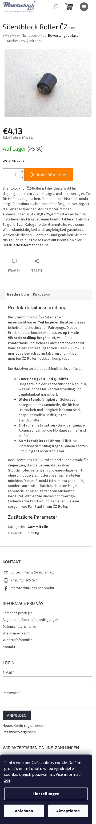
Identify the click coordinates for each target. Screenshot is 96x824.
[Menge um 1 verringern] (21, 178)
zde (7, 780)
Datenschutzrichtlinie (19, 626)
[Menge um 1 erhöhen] (21, 172)
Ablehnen (24, 811)
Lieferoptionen (14, 160)
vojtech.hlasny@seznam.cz (32, 572)
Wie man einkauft (16, 633)
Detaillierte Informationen (23, 245)
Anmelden (16, 715)
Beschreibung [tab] (18, 294)
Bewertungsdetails (63, 35)
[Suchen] (56, 6)
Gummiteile (37, 527)
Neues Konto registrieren (23, 725)
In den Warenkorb (52, 174)
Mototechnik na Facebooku (32, 588)
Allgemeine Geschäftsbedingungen (31, 619)
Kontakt (9, 647)
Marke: (25, 41)
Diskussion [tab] (41, 294)
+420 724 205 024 (24, 580)
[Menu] (84, 6)
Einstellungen (46, 794)
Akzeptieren (68, 811)
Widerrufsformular (17, 640)
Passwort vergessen (19, 732)
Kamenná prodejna (18, 613)
